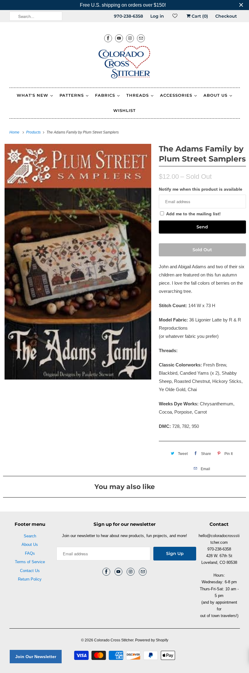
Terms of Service (30, 562)
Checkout (226, 16)
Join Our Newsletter (35, 656)
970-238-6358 (128, 16)
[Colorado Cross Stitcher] (124, 63)
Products (34, 132)
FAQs (30, 553)
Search (30, 536)
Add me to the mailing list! (193, 213)
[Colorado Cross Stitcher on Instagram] (130, 38)
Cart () (199, 16)
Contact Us (30, 570)
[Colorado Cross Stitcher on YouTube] (119, 38)
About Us (30, 544)
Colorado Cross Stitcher (113, 640)
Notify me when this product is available (200, 189)
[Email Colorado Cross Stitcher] (141, 38)
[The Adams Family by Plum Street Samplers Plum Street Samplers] (78, 262)
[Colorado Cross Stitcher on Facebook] (108, 38)
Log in (157, 16)
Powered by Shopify (151, 640)
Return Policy (30, 579)
